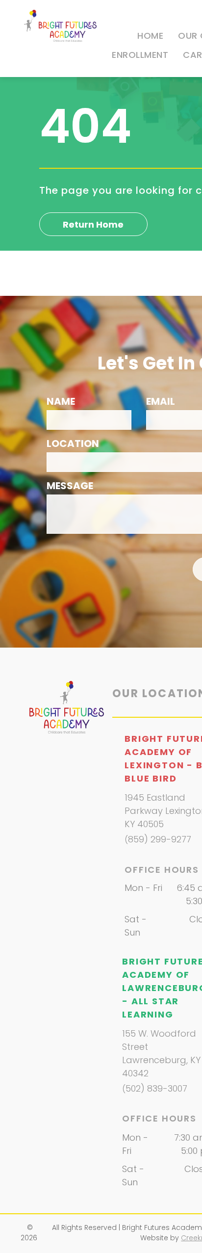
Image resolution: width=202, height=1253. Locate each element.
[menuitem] (150, 35)
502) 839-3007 (156, 1088)
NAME (61, 401)
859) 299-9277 (159, 839)
